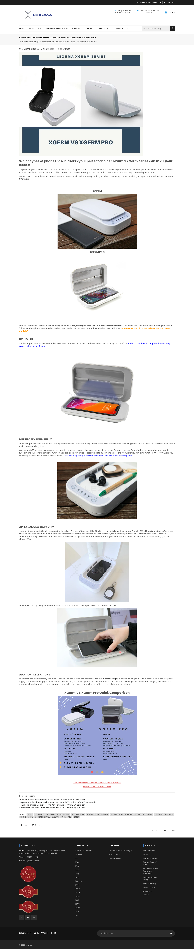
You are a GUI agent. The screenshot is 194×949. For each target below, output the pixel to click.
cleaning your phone (45, 814)
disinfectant (78, 814)
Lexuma (29, 945)
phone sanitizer (28, 817)
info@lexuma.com (31, 861)
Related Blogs (32, 41)
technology (44, 817)
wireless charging (111, 678)
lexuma (104, 814)
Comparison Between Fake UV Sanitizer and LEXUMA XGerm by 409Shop (52, 807)
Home (22, 41)
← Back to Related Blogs (162, 830)
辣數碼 (76, 817)
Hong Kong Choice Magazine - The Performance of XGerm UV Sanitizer (52, 805)
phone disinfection (164, 814)
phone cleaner (145, 814)
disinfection (92, 814)
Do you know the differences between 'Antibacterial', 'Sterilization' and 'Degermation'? (59, 802)
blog (29, 814)
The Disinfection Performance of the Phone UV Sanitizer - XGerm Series (52, 799)
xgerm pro (66, 817)
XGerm (22, 179)
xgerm (55, 817)
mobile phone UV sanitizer (123, 814)
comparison (63, 814)
